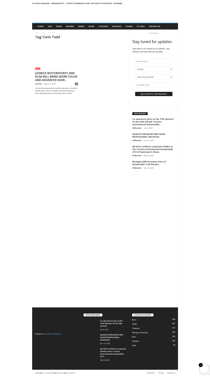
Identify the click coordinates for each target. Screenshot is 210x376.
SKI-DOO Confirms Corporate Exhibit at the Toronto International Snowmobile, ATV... (113, 352)
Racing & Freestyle (140, 333)
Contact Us (171, 373)
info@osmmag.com (53, 334)
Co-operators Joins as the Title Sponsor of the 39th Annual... (111, 323)
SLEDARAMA (117, 3)
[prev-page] (133, 172)
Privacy (161, 373)
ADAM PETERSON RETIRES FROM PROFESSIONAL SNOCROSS (148, 135)
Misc (134, 337)
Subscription (154, 26)
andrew (38, 84)
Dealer (59, 26)
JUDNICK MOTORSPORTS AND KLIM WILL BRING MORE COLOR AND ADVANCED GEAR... (56, 76)
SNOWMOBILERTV (57, 3)
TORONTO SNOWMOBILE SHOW (78, 3)
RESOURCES (116, 26)
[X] (49, 339)
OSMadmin (137, 128)
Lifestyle (135, 341)
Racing (91, 26)
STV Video (141, 26)
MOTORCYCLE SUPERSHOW (101, 3)
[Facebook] (38, 339)
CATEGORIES (103, 26)
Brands (81, 26)
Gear (50, 26)
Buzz (38, 69)
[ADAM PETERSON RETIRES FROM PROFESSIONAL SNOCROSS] (91, 339)
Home (37, 33)
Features (135, 328)
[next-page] (137, 172)
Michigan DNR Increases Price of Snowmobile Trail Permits (149, 163)
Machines (70, 26)
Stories (40, 26)
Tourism (128, 26)
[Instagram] (44, 339)
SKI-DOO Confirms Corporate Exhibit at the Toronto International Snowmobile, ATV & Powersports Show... (152, 149)
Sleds (134, 324)
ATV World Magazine (41, 3)
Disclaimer (151, 373)
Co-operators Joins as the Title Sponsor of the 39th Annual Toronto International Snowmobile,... (153, 121)
